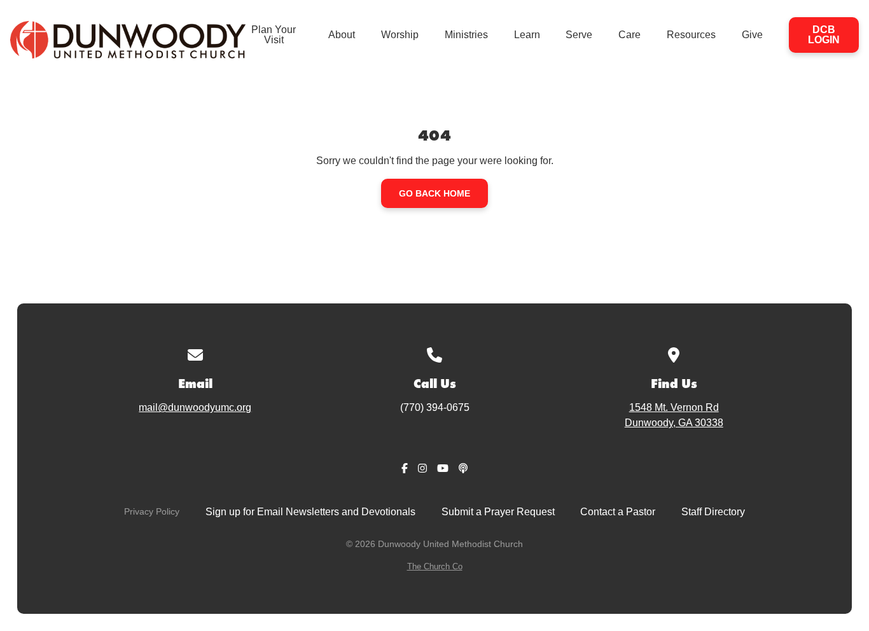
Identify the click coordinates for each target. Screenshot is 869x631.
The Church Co (434, 566)
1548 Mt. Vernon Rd (674, 415)
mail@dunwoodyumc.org (195, 407)
